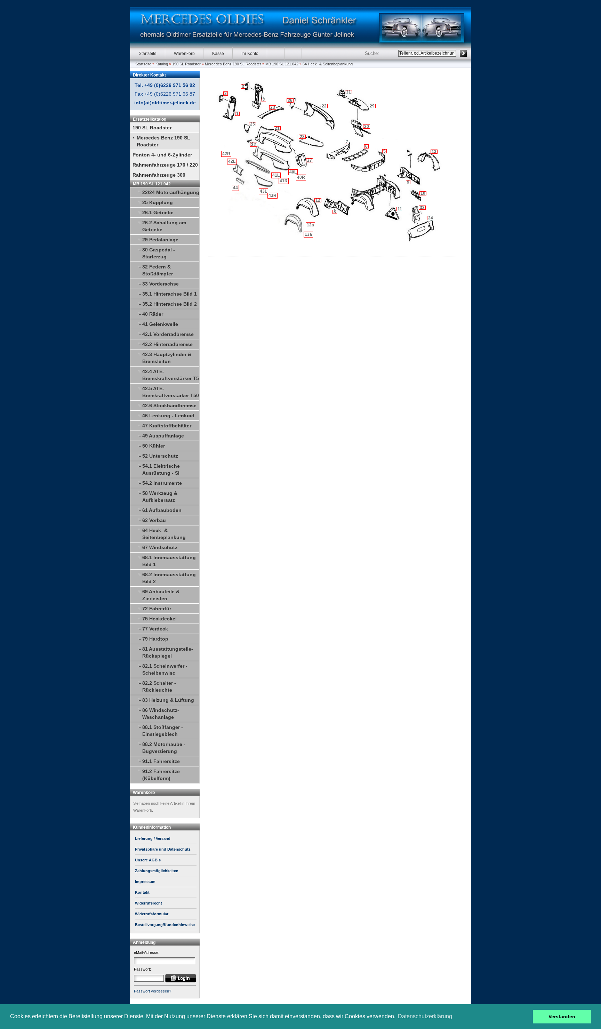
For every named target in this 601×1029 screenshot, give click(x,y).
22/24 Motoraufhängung (170, 192)
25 (252, 124)
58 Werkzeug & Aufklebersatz (159, 496)
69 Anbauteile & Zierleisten (160, 595)
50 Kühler (153, 446)
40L (293, 172)
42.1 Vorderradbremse (168, 334)
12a (310, 225)
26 (290, 100)
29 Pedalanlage (160, 239)
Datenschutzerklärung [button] (425, 1016)
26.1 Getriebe (158, 212)
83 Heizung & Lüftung (168, 700)
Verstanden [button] (561, 1016)
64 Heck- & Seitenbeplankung (328, 64)
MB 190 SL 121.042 (281, 64)
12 (317, 200)
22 (324, 106)
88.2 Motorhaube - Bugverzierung (163, 747)
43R (273, 195)
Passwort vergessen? (152, 991)
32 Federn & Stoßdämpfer (157, 270)
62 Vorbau (154, 520)
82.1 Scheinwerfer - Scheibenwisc (164, 669)
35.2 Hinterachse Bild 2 (169, 304)
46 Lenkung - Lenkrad (168, 415)
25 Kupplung (157, 202)
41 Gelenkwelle (160, 324)
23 (272, 107)
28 (302, 137)
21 (277, 128)
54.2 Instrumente (162, 483)
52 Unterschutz (160, 456)
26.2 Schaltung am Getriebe (164, 226)
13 (434, 152)
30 (366, 126)
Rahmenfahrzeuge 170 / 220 (165, 165)
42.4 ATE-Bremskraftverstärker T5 (170, 375)
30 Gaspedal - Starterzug (158, 253)
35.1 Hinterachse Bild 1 (169, 294)
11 (400, 209)
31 (348, 92)
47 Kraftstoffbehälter (166, 425)
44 (235, 187)
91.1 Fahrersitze (161, 761)
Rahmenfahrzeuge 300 (159, 175)
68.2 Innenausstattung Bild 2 (169, 578)
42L (231, 161)
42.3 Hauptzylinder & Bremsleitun (166, 358)
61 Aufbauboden (162, 510)
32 (253, 145)
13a (308, 234)
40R (301, 177)
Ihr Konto (249, 53)
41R (284, 180)
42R (226, 153)
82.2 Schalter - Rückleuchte (159, 686)
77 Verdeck (155, 629)
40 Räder (152, 314)
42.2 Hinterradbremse (167, 344)
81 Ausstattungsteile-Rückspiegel (167, 652)
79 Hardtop (155, 639)
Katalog (161, 64)
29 (372, 106)
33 (422, 208)
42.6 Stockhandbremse (169, 405)
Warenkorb (184, 53)
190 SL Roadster (186, 64)
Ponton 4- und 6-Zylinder (162, 155)
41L (276, 175)
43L (263, 191)
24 (430, 218)
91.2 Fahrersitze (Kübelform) (161, 775)
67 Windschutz (159, 547)
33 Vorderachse (160, 284)
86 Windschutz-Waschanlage (160, 713)
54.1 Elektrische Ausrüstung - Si (161, 469)
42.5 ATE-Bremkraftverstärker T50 (170, 392)
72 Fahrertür (156, 608)
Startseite (148, 53)
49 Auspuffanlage (163, 436)
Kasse (218, 53)
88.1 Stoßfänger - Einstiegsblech (162, 730)
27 (309, 160)
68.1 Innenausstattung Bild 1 (169, 561)
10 (422, 193)
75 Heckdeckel (159, 618)
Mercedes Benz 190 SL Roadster (233, 64)
